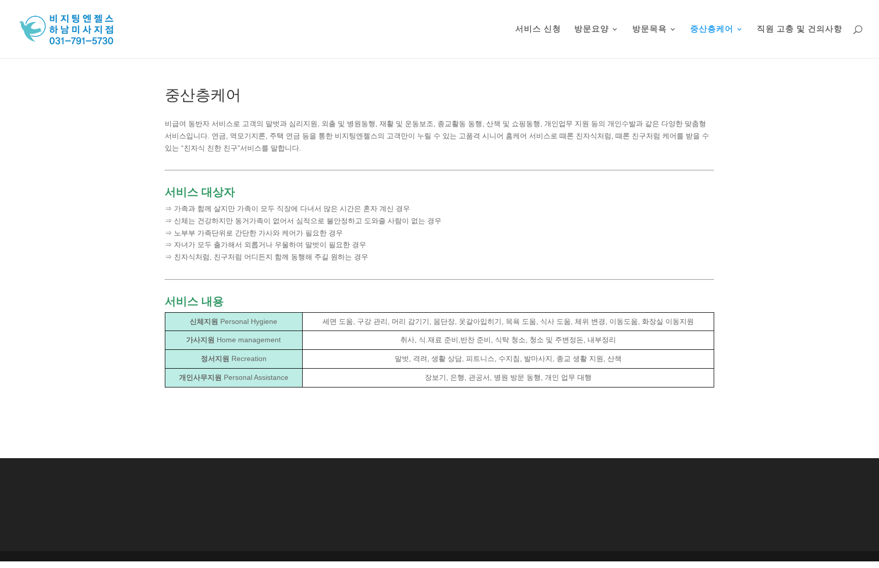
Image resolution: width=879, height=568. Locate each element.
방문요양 (591, 29)
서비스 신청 (538, 29)
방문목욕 (649, 29)
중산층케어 (712, 29)
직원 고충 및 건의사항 (799, 29)
